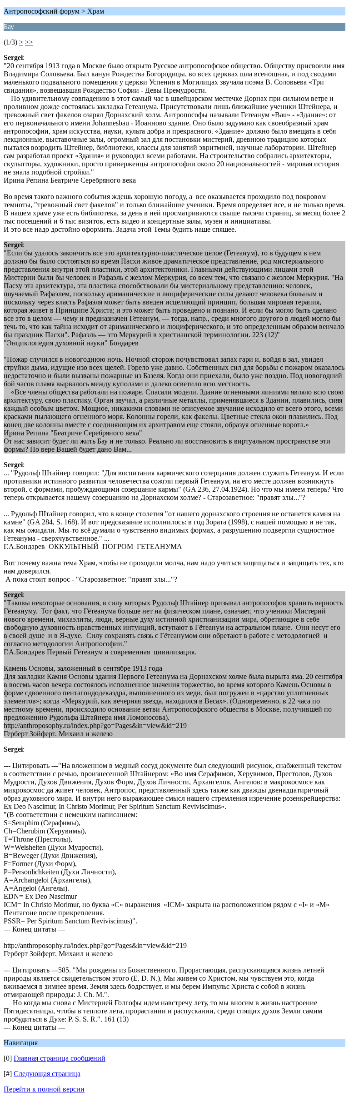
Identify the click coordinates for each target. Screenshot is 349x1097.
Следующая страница (47, 1073)
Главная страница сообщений (59, 1058)
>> (29, 42)
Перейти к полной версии (44, 1089)
